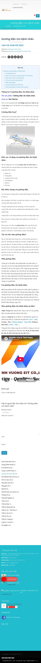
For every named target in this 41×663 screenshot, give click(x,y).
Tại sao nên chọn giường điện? (13, 80)
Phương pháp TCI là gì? (13, 583)
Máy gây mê (5, 486)
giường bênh (10, 51)
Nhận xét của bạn (7, 415)
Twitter (12, 57)
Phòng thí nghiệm (6, 498)
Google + (18, 57)
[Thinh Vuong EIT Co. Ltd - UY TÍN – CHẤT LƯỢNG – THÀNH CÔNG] (6, 10)
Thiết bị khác (5, 504)
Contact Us (24, 4)
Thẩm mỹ (4, 501)
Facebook (9, 57)
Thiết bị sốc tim (6, 513)
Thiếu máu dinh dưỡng (13, 575)
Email (21, 57)
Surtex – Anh (13, 324)
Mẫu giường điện (10, 82)
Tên (3, 436)
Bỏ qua (36, 660)
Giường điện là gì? (10, 73)
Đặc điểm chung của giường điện (14, 78)
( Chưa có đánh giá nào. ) (16, 42)
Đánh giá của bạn (6, 410)
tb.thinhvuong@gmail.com (11, 562)
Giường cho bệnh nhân (14, 49)
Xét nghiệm (4, 525)
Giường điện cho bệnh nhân (23, 51)
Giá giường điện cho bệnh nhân (13, 85)
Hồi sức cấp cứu (6, 480)
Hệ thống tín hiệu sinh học (9, 477)
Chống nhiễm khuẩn (7, 465)
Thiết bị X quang (6, 519)
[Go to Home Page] (2, 26)
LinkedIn (15, 57)
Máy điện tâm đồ (6, 483)
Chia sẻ (3, 57)
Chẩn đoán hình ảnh (7, 461)
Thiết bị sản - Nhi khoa (8, 510)
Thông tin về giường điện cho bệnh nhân (13, 71)
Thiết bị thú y (5, 516)
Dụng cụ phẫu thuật (7, 471)
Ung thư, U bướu (6, 522)
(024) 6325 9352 (12, 557)
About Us (16, 4)
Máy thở (4, 489)
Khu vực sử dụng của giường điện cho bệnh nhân (18, 75)
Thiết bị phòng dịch (7, 507)
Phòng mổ (4, 495)
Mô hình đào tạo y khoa (8, 492)
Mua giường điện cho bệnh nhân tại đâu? (16, 87)
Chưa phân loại (6, 468)
